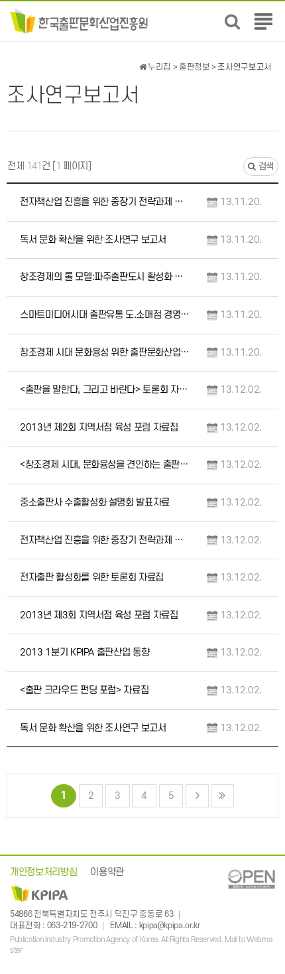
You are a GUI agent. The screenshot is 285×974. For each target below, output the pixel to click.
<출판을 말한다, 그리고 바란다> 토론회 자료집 (105, 389)
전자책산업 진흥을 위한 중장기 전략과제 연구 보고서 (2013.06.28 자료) (105, 202)
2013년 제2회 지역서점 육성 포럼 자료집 (99, 427)
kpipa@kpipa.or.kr (169, 926)
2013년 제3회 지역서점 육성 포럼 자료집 (99, 615)
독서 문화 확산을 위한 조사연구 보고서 (93, 239)
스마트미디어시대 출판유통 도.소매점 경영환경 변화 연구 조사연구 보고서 (105, 314)
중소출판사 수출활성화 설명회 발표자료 (95, 502)
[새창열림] (251, 878)
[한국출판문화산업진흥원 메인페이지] (79, 21)
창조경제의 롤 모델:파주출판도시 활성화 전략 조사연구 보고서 (105, 277)
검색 (265, 166)
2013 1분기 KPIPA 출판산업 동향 (84, 652)
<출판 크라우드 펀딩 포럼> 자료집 (84, 690)
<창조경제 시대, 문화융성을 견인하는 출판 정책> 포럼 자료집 (105, 464)
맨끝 (222, 795)
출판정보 (194, 67)
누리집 (158, 67)
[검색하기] (232, 21)
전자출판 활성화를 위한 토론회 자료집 (92, 577)
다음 (197, 795)
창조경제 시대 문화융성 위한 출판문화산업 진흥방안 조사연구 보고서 (105, 352)
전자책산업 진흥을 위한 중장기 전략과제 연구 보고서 (105, 540)
